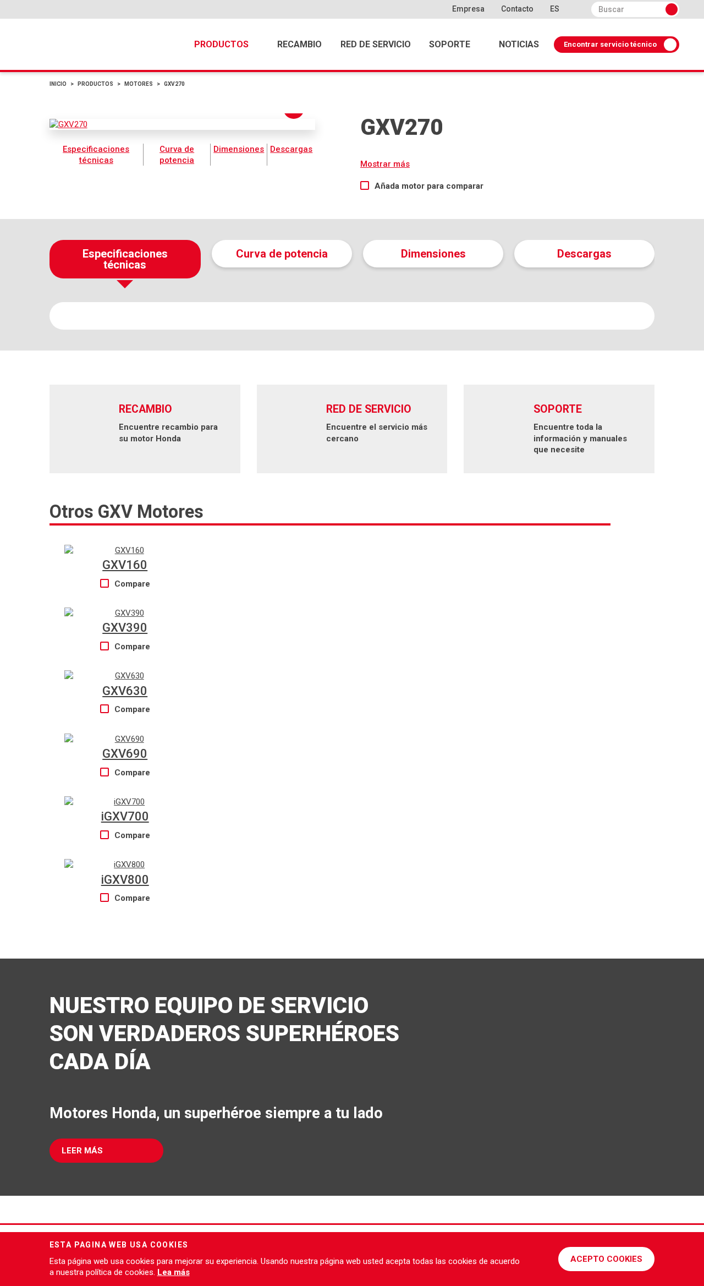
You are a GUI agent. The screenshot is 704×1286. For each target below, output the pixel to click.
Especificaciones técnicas (96, 154)
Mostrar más (385, 164)
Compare (132, 584)
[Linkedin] (433, 8)
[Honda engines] (82, 44)
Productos (221, 44)
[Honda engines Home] (71, 1247)
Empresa (468, 8)
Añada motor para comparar (429, 186)
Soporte (449, 44)
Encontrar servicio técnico (610, 44)
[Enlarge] (183, 124)
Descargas (291, 149)
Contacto (517, 8)
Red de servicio (375, 44)
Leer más (82, 1151)
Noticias (519, 44)
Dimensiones (238, 149)
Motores (138, 84)
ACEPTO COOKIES (606, 1259)
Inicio (58, 84)
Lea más (173, 1272)
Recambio (299, 44)
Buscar (672, 9)
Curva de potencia (177, 154)
